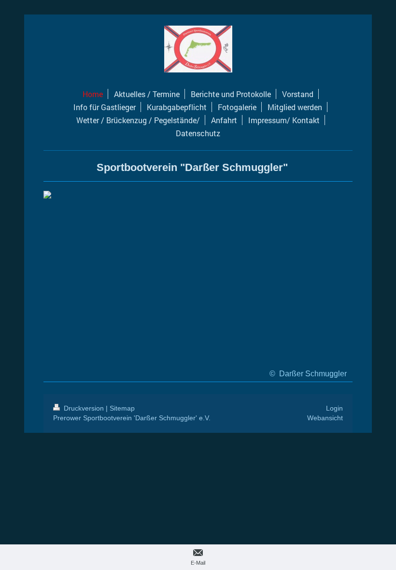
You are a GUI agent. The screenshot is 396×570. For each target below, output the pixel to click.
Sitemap (122, 408)
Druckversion (84, 408)
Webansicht (325, 418)
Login (334, 408)
